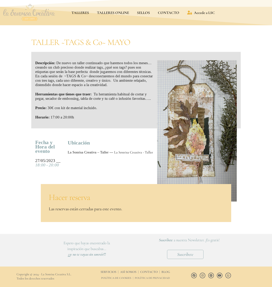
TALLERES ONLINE (113, 12)
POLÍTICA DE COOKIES (116, 278)
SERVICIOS (108, 272)
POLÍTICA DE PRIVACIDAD (152, 278)
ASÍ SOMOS (128, 272)
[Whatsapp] (228, 275)
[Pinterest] (211, 275)
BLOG (165, 272)
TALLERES (80, 12)
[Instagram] (202, 275)
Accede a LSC (204, 12)
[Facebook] (194, 275)
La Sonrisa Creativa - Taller (133, 152)
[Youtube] (219, 275)
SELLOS (143, 12)
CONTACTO (168, 12)
